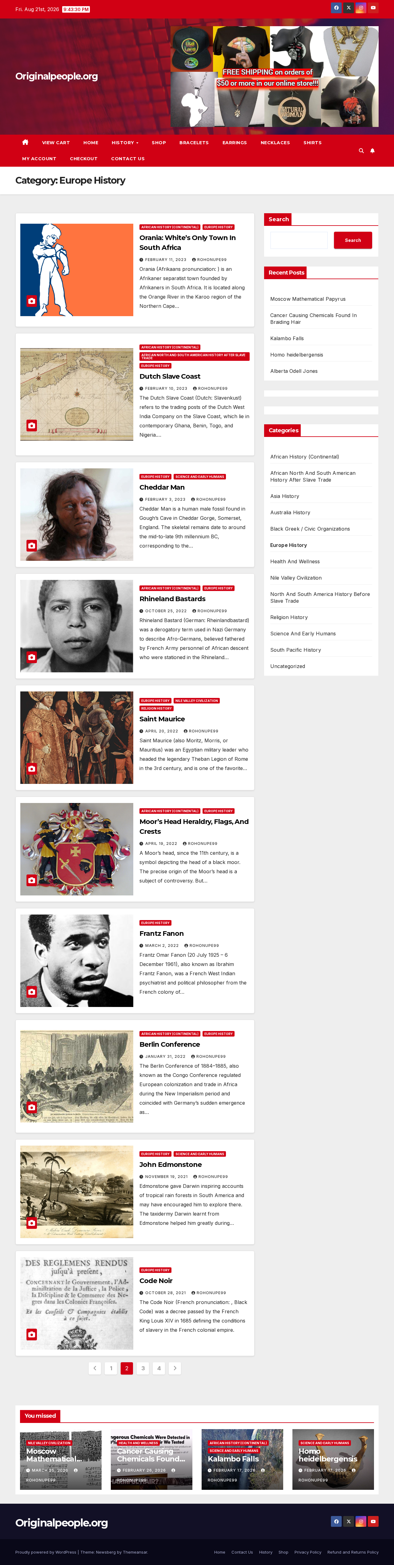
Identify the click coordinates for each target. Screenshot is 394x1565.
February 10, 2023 (167, 388)
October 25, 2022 (166, 611)
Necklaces (275, 142)
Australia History (290, 512)
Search (279, 219)
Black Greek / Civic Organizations (310, 529)
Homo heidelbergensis (297, 355)
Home (90, 142)
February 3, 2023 (166, 499)
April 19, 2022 (162, 843)
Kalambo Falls (287, 338)
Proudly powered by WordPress (46, 1552)
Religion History (156, 708)
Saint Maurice (162, 719)
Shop (159, 142)
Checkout (84, 158)
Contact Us (128, 158)
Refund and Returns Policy (353, 1552)
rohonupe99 (212, 259)
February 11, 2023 (166, 259)
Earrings (235, 142)
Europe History (218, 227)
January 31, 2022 (166, 1056)
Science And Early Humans (199, 477)
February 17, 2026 (235, 1470)
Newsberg (106, 1552)
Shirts (313, 142)
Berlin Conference (169, 1044)
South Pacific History (295, 650)
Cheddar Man (162, 487)
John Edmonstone (170, 1164)
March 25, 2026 (51, 1470)
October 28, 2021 (166, 1292)
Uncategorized (287, 666)
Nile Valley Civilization (196, 701)
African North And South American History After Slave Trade (193, 356)
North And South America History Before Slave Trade (320, 597)
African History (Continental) (170, 227)
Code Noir (155, 1281)
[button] (361, 151)
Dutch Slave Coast (169, 376)
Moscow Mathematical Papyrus (308, 299)
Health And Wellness (295, 561)
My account (39, 158)
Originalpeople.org (56, 76)
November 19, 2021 (167, 1176)
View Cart (56, 142)
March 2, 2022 (162, 945)
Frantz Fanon (161, 933)
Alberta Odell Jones (294, 371)
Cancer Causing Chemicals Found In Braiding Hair (148, 1459)
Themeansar (135, 1552)
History (123, 142)
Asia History (284, 496)
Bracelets (194, 142)
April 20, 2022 (162, 731)
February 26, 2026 (145, 1470)
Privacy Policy (308, 1552)
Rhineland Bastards (172, 599)
